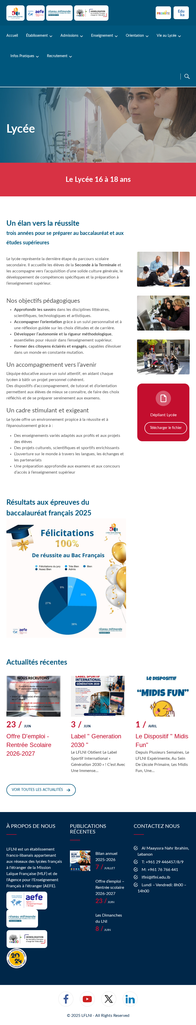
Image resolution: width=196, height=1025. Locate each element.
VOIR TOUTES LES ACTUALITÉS (37, 790)
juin (18, 725)
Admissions (69, 35)
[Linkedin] (130, 1002)
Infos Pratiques (22, 56)
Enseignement (102, 35)
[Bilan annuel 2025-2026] (80, 861)
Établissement (37, 35)
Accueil (12, 35)
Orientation (135, 35)
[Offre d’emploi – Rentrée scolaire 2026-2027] (80, 888)
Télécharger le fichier (166, 428)
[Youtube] (87, 1002)
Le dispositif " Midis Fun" (162, 740)
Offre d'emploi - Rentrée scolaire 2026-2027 (28, 745)
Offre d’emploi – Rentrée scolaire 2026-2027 (109, 887)
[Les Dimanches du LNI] (80, 922)
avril (146, 725)
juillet (105, 868)
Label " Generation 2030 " (96, 740)
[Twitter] (108, 1002)
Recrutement (57, 56)
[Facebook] (65, 1002)
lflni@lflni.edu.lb (156, 877)
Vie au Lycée (166, 35)
